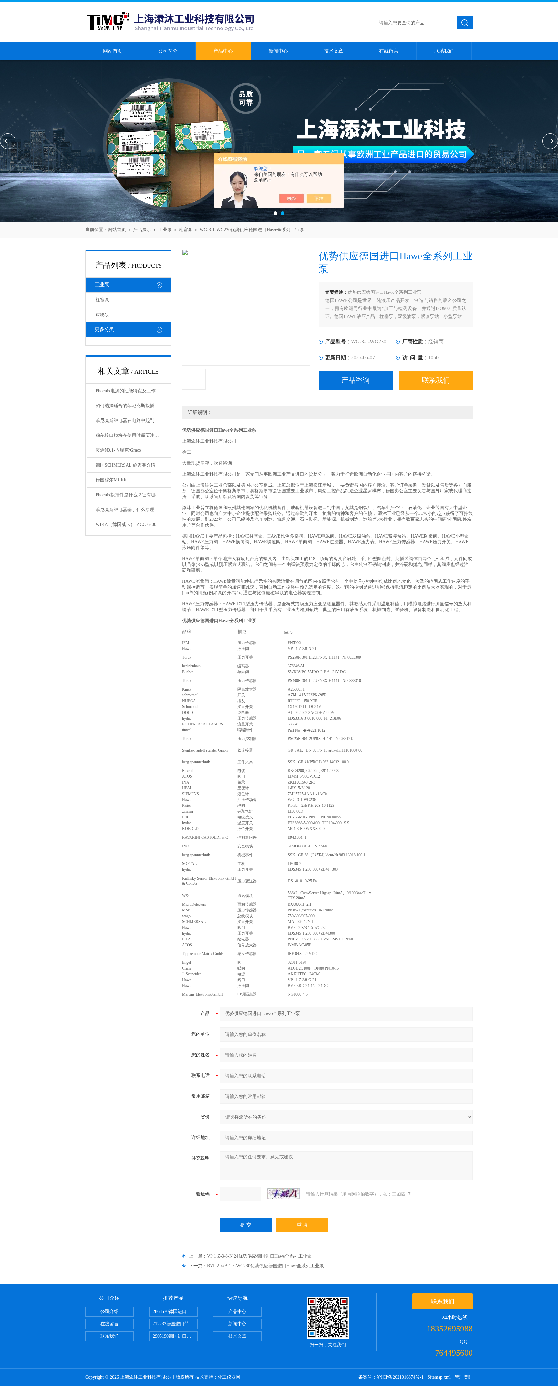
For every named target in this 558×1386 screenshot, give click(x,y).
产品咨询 (355, 380)
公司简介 (168, 51)
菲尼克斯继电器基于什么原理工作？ (132, 509)
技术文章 (333, 51)
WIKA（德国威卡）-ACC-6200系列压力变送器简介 (133, 524)
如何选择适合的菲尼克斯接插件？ (129, 405)
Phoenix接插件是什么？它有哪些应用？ (133, 494)
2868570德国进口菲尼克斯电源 (175, 1311)
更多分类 (104, 329)
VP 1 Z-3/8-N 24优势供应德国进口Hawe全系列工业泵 (259, 1256)
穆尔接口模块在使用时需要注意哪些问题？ (133, 435)
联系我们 (444, 51)
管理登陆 (464, 1377)
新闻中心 (278, 51)
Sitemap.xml (439, 1377)
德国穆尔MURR (111, 479)
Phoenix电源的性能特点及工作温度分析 (133, 390)
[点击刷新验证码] (283, 1193)
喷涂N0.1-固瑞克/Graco (118, 450)
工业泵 (165, 229)
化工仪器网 (229, 1377)
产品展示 (142, 229)
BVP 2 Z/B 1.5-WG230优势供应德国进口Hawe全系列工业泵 (265, 1265)
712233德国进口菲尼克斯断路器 (175, 1323)
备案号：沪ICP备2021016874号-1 (391, 1377)
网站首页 (112, 51)
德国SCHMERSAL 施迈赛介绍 (125, 465)
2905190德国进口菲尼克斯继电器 (175, 1336)
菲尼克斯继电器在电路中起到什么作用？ (133, 420)
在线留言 (388, 51)
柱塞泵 (185, 229)
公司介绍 (109, 1311)
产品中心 (223, 51)
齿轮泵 (102, 314)
